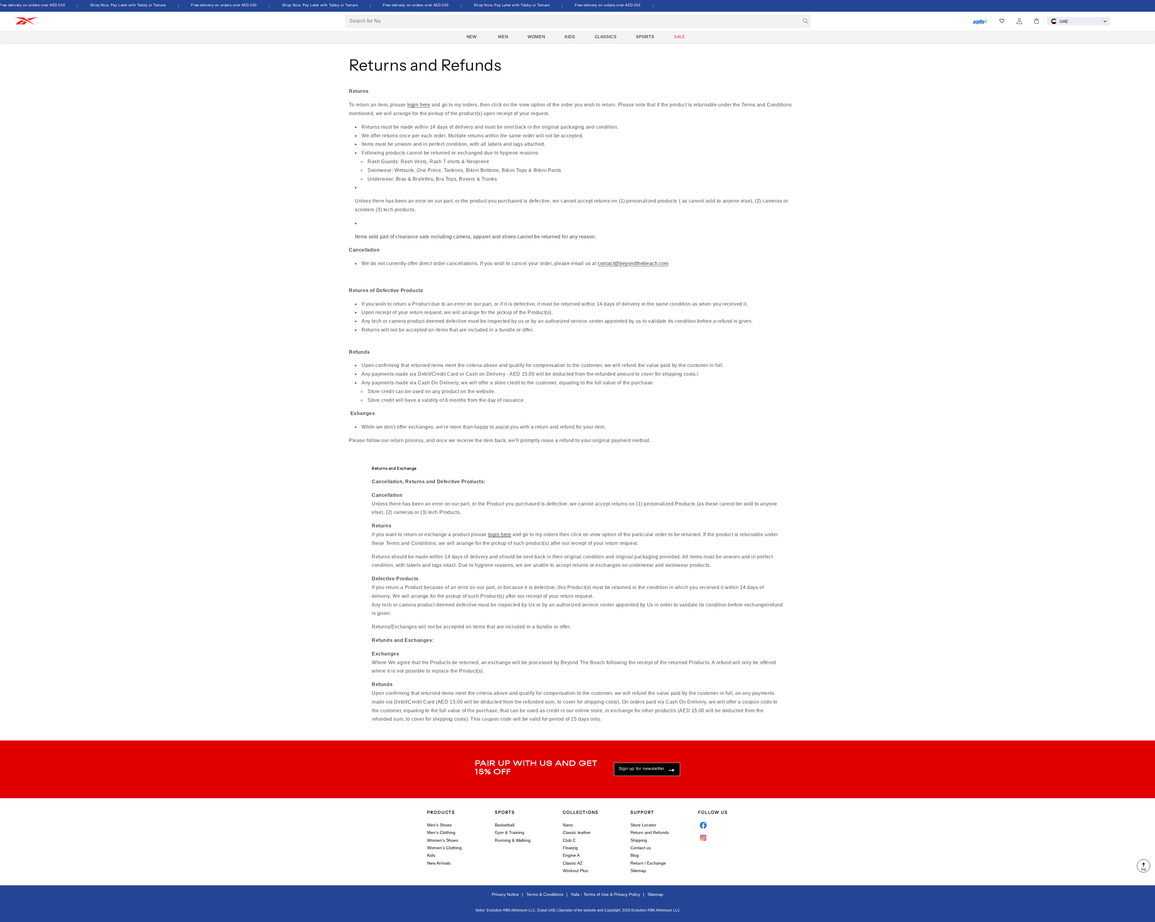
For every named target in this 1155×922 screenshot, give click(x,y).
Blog (634, 855)
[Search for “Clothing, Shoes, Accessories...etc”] (805, 21)
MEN (503, 36)
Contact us (640, 847)
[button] (1036, 21)
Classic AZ (573, 863)
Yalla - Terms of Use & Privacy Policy (605, 894)
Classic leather (577, 832)
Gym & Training (509, 832)
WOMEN (536, 36)
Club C (569, 840)
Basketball (504, 825)
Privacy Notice (505, 894)
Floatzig (570, 847)
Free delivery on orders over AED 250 (215, 5)
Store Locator (643, 825)
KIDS (570, 36)
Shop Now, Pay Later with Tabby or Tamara (118, 5)
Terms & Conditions (544, 894)
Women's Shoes (442, 840)
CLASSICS (606, 36)
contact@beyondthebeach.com (633, 263)
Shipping (638, 840)
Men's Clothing (441, 832)
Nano (568, 825)
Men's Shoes (439, 825)
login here (418, 104)
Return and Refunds (649, 832)
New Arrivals (439, 863)
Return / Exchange (648, 863)
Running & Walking (513, 840)
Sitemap (638, 870)
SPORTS (645, 36)
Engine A (571, 855)
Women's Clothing (444, 847)
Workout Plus (575, 870)
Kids (431, 855)
